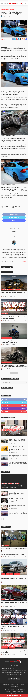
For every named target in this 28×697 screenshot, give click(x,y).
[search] (26, 3)
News (3, 545)
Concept (6, 206)
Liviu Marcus (5, 296)
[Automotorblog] (14, 3)
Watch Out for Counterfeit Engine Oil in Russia (14, 548)
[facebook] (14, 399)
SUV (9, 647)
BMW (3, 623)
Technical (7, 289)
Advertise (22, 689)
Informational (11, 483)
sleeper (16, 207)
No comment (23, 16)
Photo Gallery (5, 430)
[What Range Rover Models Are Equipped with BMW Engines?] (4, 493)
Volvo (12, 9)
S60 (13, 207)
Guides (7, 573)
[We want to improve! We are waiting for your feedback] (4, 457)
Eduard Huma (5, 551)
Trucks (3, 573)
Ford (3, 599)
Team (8, 689)
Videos (14, 430)
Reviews (10, 430)
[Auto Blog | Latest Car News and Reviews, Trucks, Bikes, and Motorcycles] (12, 661)
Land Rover (4, 646)
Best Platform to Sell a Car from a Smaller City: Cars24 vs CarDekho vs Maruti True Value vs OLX (17, 440)
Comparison (4, 483)
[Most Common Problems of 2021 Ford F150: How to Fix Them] (14, 593)
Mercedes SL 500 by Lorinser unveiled (14, 236)
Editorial (17, 689)
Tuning (8, 9)
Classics (8, 429)
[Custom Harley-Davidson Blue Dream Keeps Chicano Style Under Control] (14, 331)
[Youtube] (14, 411)
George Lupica (5, 16)
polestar (9, 207)
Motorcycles (4, 337)
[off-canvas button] (2, 3)
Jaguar (3, 429)
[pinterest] (14, 405)
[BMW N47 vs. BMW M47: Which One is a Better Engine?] (14, 617)
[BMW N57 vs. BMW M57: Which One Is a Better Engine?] (4, 500)
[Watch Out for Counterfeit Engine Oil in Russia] (14, 538)
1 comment (13, 344)
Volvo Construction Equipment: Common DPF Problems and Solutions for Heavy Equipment (13, 293)
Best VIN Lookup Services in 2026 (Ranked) (14, 486)
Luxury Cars (18, 429)
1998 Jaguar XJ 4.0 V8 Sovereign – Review (13, 433)
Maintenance (16, 573)
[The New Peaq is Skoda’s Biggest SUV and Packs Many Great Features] (4, 464)
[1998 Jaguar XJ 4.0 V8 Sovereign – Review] (14, 428)
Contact (14, 691)
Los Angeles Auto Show (14, 206)
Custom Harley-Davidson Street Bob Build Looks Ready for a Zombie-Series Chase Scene (14, 365)
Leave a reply (6, 267)
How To (11, 573)
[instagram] (14, 408)
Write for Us (8, 691)
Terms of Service (14, 693)
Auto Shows (3, 9)
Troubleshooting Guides (15, 289)
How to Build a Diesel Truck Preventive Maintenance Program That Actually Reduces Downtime (13, 578)
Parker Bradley (6, 344)
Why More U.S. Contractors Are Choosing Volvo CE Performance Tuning (14, 317)
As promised (4, 47)
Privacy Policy (20, 691)
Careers (12, 689)
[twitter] (14, 402)
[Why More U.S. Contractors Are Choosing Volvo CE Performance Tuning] (14, 307)
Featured (13, 429)
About (5, 689)
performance (4, 207)
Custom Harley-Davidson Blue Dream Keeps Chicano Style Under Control (13, 341)
